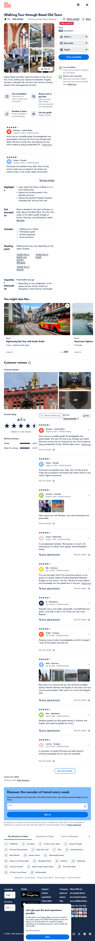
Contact (45, 893)
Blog (61, 901)
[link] (37, 329)
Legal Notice (46, 897)
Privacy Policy (47, 901)
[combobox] (71, 418)
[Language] (78, 5)
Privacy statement (74, 825)
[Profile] (87, 5)
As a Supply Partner (77, 893)
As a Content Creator (78, 897)
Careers (62, 897)
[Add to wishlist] (67, 305)
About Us (63, 893)
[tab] (18, 836)
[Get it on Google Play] (30, 895)
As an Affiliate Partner (78, 901)
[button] (13, 19)
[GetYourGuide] (7, 4)
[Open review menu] (89, 430)
